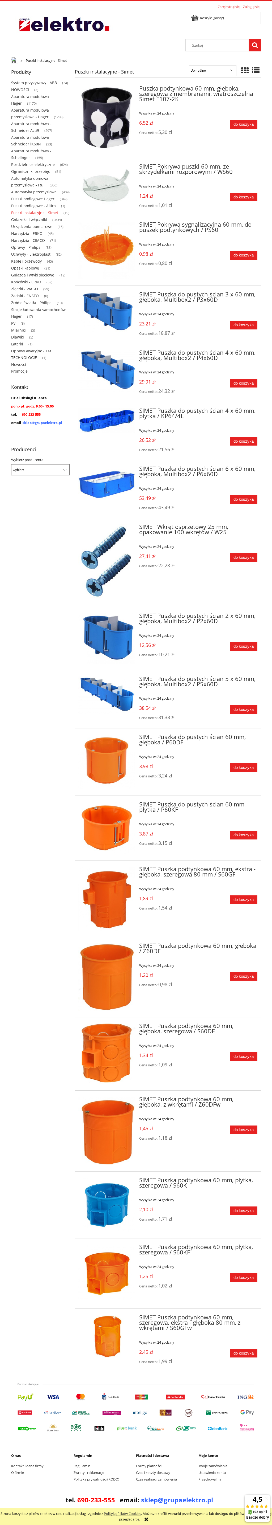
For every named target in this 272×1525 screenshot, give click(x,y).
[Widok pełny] (256, 70)
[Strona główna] (64, 25)
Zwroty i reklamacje (89, 1472)
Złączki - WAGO (24, 288)
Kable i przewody (26, 261)
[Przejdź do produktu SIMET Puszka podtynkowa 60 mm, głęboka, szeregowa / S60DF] (106, 1054)
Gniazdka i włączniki (29, 219)
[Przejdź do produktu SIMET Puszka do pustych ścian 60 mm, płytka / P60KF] (106, 828)
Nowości (18, 364)
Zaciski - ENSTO (25, 295)
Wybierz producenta (27, 460)
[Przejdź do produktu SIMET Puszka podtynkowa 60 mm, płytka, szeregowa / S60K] (106, 1205)
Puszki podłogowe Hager (32, 198)
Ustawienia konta (212, 1472)
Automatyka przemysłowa (34, 191)
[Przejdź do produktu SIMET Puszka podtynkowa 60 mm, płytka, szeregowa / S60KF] (106, 1273)
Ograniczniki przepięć (30, 171)
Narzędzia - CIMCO (28, 240)
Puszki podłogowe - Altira (33, 205)
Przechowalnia (209, 1479)
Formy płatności (149, 1465)
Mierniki (18, 330)
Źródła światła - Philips (31, 302)
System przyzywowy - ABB (34, 82)
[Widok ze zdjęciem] (245, 70)
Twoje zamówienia (212, 1465)
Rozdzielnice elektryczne (33, 164)
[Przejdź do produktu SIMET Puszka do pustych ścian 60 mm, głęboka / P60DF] (106, 762)
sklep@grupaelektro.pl (42, 422)
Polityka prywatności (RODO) (96, 1479)
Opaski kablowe (25, 268)
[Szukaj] (255, 45)
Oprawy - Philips (25, 247)
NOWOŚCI (20, 89)
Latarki (17, 343)
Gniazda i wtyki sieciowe (32, 275)
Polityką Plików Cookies (122, 1513)
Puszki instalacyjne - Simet (34, 212)
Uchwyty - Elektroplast (30, 254)
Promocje (19, 371)
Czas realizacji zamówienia (156, 1479)
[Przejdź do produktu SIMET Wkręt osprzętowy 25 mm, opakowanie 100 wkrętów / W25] (106, 562)
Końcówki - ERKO (26, 281)
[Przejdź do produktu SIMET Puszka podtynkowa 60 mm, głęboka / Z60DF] (106, 977)
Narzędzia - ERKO (26, 233)
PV (13, 323)
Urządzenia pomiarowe (31, 226)
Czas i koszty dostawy (153, 1472)
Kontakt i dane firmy (27, 1465)
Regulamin (82, 1465)
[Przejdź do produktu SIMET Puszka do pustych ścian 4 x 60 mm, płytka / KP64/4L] (106, 420)
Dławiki (17, 337)
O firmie (17, 1472)
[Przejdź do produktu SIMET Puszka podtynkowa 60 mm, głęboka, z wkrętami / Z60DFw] (106, 1131)
